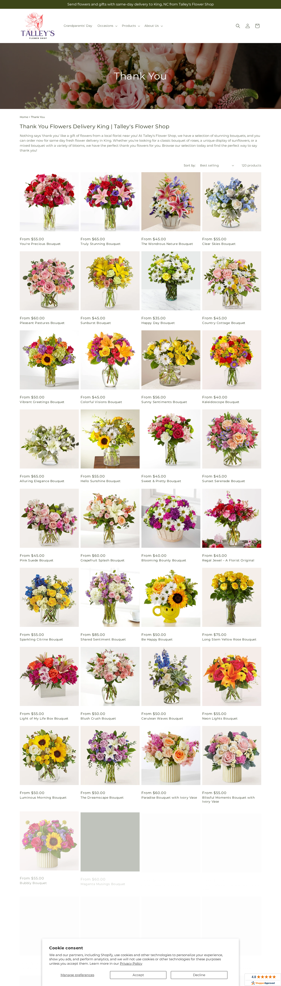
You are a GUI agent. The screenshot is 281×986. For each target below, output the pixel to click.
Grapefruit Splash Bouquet (103, 560)
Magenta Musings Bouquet (103, 881)
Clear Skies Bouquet (219, 244)
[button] (107, 25)
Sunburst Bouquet (96, 323)
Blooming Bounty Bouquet (163, 560)
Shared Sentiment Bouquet (103, 639)
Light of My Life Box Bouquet (44, 718)
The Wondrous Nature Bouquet (167, 244)
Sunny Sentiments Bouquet (164, 402)
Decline (199, 975)
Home (24, 117)
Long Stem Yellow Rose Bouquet (229, 639)
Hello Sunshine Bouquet (101, 481)
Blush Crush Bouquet (98, 718)
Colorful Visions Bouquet (101, 402)
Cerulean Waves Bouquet (162, 718)
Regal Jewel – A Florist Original (228, 560)
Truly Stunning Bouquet (101, 244)
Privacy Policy (131, 963)
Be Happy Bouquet (157, 639)
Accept (138, 975)
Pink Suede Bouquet (37, 560)
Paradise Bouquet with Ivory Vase (169, 798)
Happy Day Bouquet (158, 323)
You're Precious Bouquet (40, 244)
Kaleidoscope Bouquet (221, 402)
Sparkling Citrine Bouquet (41, 639)
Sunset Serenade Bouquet (223, 481)
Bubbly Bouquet (33, 881)
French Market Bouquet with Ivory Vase (230, 883)
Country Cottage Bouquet (223, 323)
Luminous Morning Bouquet (43, 798)
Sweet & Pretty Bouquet (161, 481)
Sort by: (190, 165)
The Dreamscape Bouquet (102, 798)
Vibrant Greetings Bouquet (42, 402)
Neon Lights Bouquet (220, 718)
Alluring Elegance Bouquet (42, 481)
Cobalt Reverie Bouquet (161, 881)
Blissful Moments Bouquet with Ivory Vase (228, 799)
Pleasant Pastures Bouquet (42, 323)
